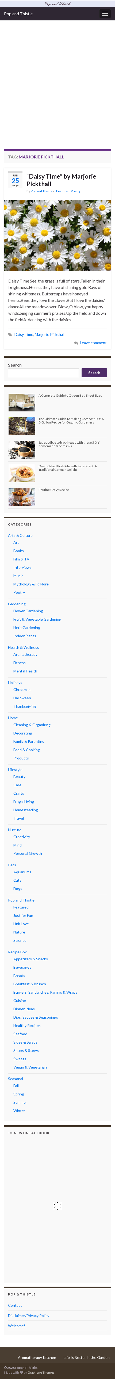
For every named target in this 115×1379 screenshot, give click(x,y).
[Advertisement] (57, 89)
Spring (18, 1094)
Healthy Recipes (27, 1025)
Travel (18, 818)
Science (19, 940)
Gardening (17, 604)
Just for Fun (23, 915)
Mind (17, 845)
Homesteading (25, 810)
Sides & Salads (25, 1042)
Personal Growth (27, 853)
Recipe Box (17, 952)
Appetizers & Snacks (30, 959)
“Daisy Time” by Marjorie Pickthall (61, 179)
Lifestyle (15, 769)
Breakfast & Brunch (29, 984)
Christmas (21, 689)
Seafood (20, 1033)
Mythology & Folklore (31, 584)
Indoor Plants (24, 636)
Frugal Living (23, 801)
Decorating (22, 733)
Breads (19, 975)
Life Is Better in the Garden (87, 1357)
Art (16, 542)
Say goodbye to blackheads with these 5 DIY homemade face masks (69, 444)
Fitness (19, 662)
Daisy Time (23, 334)
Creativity (21, 836)
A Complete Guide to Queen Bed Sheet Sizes (70, 395)
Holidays (15, 682)
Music (18, 575)
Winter (19, 1110)
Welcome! (16, 1325)
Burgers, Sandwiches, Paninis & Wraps (45, 992)
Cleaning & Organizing (32, 724)
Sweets (19, 1058)
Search (15, 364)
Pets (12, 865)
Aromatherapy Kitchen (37, 1357)
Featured (63, 191)
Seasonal (15, 1078)
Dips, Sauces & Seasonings (35, 1017)
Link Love (21, 923)
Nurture (14, 829)
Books (18, 550)
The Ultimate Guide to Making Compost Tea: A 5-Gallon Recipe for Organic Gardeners (71, 420)
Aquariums (22, 872)
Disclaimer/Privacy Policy (28, 1315)
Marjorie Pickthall (49, 334)
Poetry (75, 191)
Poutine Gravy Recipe (54, 490)
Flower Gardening (28, 611)
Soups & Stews (26, 1050)
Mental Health (25, 671)
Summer (20, 1102)
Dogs (17, 888)
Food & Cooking (26, 749)
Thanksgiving (24, 706)
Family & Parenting (28, 741)
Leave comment (93, 343)
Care (17, 785)
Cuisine (19, 1000)
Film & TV (21, 559)
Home (13, 717)
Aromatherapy (25, 654)
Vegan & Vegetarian (30, 1067)
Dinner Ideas (24, 1009)
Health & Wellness (23, 647)
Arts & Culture (20, 535)
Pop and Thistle (18, 13)
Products (21, 758)
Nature (19, 932)
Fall (16, 1085)
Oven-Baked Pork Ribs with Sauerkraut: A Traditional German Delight (68, 468)
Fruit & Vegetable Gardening (37, 619)
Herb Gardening (26, 627)
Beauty (19, 776)
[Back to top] (103, 1367)
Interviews (22, 567)
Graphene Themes (41, 1372)
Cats (17, 880)
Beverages (22, 967)
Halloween (22, 698)
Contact (15, 1305)
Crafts (18, 793)
